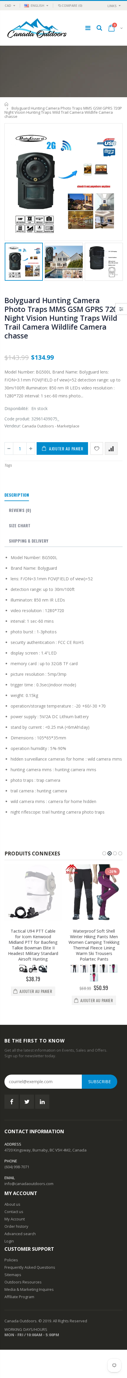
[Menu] (87, 28)
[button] (104, 853)
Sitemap (11, 1274)
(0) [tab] (20, 510)
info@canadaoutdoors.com (28, 1183)
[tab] (16, 495)
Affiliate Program (19, 1296)
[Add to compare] (111, 448)
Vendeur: (12, 426)
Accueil (6, 104)
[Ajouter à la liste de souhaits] (96, 448)
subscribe (99, 1081)
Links (112, 6)
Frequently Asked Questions (29, 1267)
